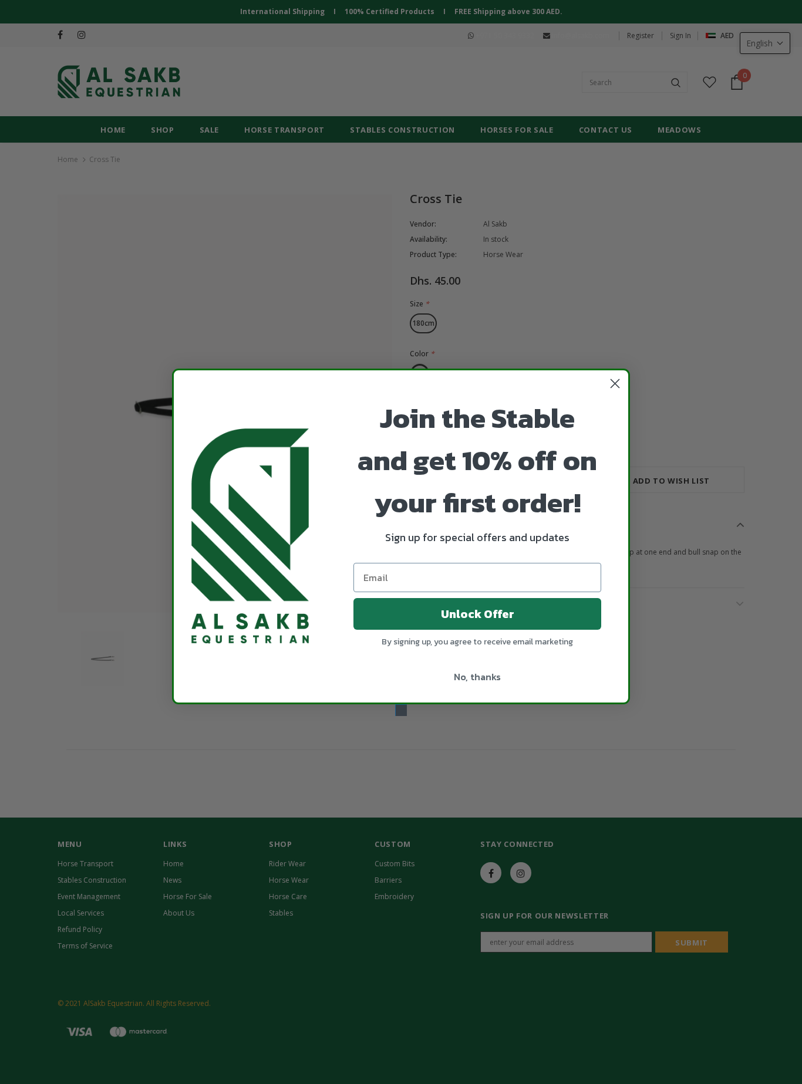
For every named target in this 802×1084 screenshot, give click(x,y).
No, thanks (477, 677)
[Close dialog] (615, 383)
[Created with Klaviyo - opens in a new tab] (401, 710)
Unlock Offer (477, 614)
